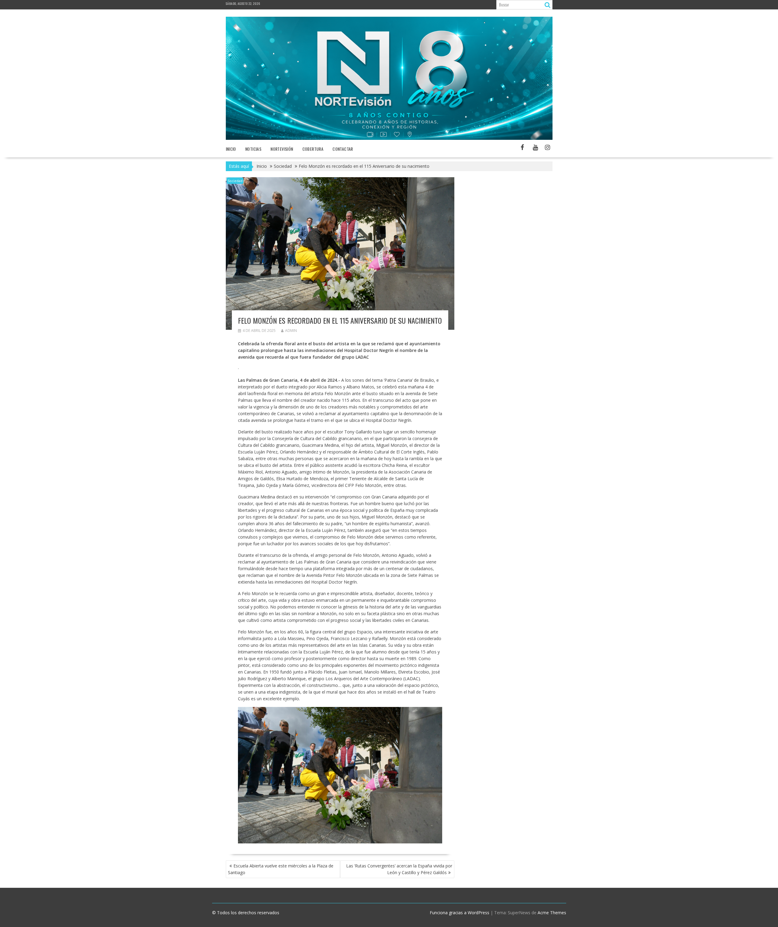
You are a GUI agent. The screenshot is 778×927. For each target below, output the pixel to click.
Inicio (231, 149)
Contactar (342, 149)
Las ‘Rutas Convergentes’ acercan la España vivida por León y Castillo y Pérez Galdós (399, 869)
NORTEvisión (281, 149)
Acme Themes (552, 912)
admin (291, 330)
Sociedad (235, 180)
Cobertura (313, 149)
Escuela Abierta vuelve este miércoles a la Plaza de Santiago (280, 869)
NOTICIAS (253, 149)
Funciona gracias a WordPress (459, 912)
